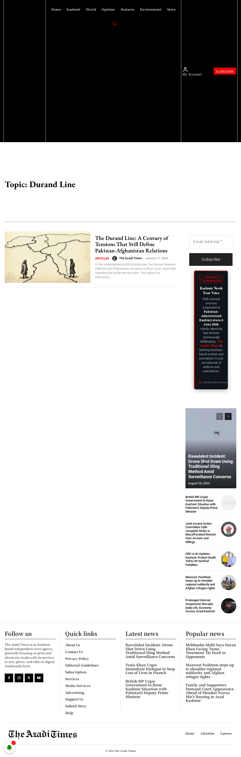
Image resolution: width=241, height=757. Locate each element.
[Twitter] (29, 678)
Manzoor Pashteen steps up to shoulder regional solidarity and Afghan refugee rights (200, 582)
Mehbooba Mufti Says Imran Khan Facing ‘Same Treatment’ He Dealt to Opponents (211, 650)
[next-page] (228, 416)
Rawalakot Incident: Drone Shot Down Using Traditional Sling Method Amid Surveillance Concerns (210, 466)
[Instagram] (19, 678)
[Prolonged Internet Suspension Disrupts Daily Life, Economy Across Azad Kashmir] (228, 605)
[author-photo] (115, 258)
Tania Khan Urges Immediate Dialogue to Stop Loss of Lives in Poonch (150, 668)
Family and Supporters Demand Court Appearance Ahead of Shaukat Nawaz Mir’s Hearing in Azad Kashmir (210, 692)
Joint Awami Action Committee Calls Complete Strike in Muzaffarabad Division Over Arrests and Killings (200, 533)
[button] (114, 23)
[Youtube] (39, 678)
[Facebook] (9, 678)
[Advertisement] (171, 185)
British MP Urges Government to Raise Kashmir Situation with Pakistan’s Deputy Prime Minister (201, 504)
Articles (102, 258)
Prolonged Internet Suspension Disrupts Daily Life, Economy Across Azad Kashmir (200, 605)
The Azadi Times (130, 258)
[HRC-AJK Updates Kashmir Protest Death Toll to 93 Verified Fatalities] (228, 559)
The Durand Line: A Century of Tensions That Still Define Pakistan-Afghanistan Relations (131, 244)
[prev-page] (219, 416)
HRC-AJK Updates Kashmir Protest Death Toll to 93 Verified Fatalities (200, 559)
